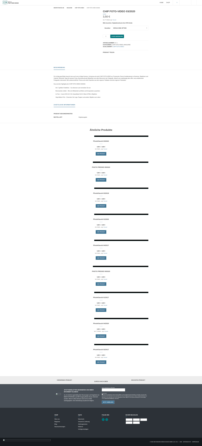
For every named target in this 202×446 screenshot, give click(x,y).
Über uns (57, 419)
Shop (168, 2)
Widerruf (80, 426)
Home (161, 2)
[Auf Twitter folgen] (183, 3)
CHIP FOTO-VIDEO (79, 7)
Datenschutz (187, 441)
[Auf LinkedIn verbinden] (187, 3)
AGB (181, 441)
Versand (114, 19)
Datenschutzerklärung (109, 398)
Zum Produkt (101, 153)
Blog (55, 424)
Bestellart (107, 28)
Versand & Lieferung (84, 421)
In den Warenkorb (117, 36)
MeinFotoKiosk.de (59, 7)
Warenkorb (81, 419)
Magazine (69, 7)
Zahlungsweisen (82, 424)
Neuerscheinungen (59, 426)
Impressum (195, 441)
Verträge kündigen (83, 429)
